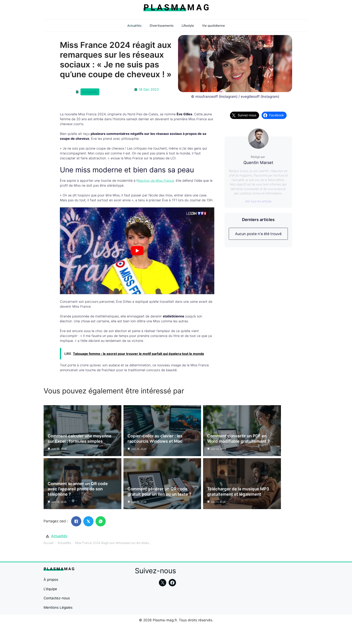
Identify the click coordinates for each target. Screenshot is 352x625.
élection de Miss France (156, 180)
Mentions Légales (58, 607)
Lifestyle (188, 26)
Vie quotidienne (213, 26)
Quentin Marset (258, 162)
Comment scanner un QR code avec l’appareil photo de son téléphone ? (78, 489)
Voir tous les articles (258, 201)
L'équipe (50, 589)
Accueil (49, 543)
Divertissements (162, 26)
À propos (51, 580)
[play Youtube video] (137, 250)
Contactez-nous (57, 598)
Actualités (134, 26)
